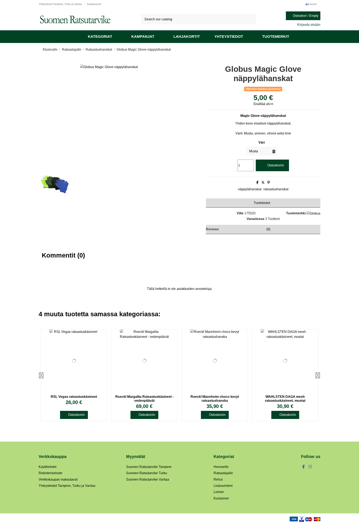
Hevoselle (221, 467)
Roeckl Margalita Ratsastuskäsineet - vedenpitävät (144, 398)
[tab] (263, 203)
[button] (102, 36)
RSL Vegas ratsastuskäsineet (74, 396)
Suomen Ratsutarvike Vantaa (147, 479)
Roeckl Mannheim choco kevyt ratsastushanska (215, 398)
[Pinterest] (268, 182)
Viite (240, 213)
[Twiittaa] (263, 182)
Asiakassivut (94, 4)
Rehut (218, 479)
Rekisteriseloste (50, 473)
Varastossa (255, 219)
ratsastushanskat (275, 189)
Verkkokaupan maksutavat (58, 479)
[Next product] (315, 49)
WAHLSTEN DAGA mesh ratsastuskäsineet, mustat (285, 398)
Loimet (219, 492)
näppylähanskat (249, 189)
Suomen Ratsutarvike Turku (146, 473)
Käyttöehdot (47, 467)
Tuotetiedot (262, 203)
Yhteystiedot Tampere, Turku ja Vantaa (61, 4)
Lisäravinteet (223, 485)
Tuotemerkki (296, 213)
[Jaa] (257, 182)
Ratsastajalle (223, 473)
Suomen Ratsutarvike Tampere (149, 467)
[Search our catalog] (251, 19)
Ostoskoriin (275, 165)
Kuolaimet (221, 498)
